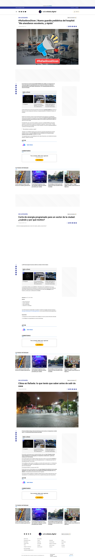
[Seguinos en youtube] (24, 534)
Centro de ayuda (52, 554)
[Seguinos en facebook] (30, 534)
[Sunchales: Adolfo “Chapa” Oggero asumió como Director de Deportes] (72, 177)
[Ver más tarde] (67, 26)
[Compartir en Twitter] (72, 26)
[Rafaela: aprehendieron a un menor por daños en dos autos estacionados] (50, 99)
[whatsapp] (69, 26)
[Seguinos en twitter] (26, 534)
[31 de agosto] (28, 99)
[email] (74, 26)
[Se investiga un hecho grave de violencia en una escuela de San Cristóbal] (55, 177)
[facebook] (70, 26)
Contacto (72, 7)
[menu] (16, 12)
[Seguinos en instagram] (28, 534)
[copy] (76, 26)
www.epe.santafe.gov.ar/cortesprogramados (30, 311)
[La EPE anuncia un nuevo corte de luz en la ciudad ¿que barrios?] (23, 177)
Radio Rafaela (30, 144)
